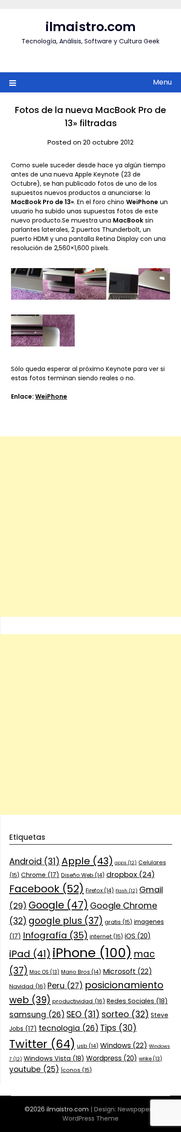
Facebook (46, 888)
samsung (37, 1014)
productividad (78, 1001)
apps (126, 863)
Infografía (55, 935)
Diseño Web (83, 875)
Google (58, 905)
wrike (150, 1058)
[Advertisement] (90, 526)
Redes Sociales (137, 1001)
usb (87, 1046)
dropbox (130, 874)
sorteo (125, 1014)
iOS (138, 936)
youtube (34, 1069)
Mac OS (44, 972)
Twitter (42, 1044)
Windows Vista (54, 1058)
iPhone (92, 953)
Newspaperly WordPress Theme (109, 1114)
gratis (118, 922)
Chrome (40, 874)
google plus (66, 920)
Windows (123, 1045)
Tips (118, 1028)
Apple (87, 861)
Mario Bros (81, 972)
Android (34, 861)
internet (106, 936)
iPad (30, 954)
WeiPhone (51, 396)
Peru (65, 985)
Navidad (27, 986)
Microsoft (127, 971)
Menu (162, 82)
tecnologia (68, 1028)
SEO (83, 1014)
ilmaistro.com (90, 26)
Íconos (76, 1070)
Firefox (100, 890)
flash (127, 891)
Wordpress (111, 1058)
